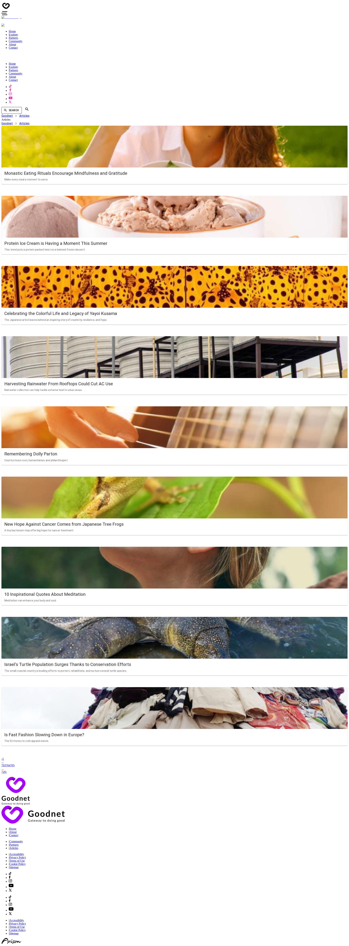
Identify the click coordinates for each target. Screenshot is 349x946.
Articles (24, 116)
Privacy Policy (17, 857)
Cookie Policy (17, 864)
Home (12, 828)
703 (3, 765)
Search (14, 110)
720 (3, 771)
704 (8, 765)
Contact (13, 835)
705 (12, 765)
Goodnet (7, 116)
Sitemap (14, 867)
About (13, 832)
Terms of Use (17, 860)
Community (16, 841)
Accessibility (16, 854)
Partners (14, 844)
